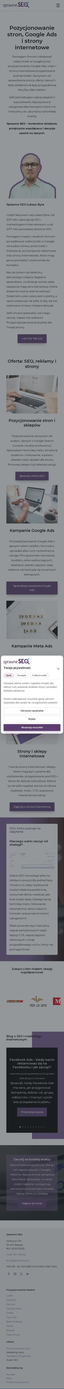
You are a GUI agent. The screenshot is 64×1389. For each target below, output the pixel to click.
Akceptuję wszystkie (32, 727)
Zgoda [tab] (8, 675)
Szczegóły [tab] (21, 675)
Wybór (32, 719)
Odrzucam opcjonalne (32, 711)
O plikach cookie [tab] (39, 675)
